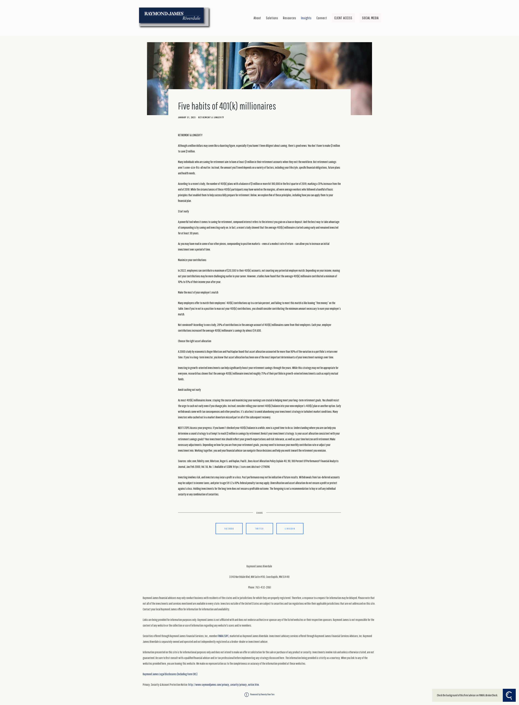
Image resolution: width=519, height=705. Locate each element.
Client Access (343, 18)
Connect (321, 18)
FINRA (220, 636)
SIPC (226, 636)
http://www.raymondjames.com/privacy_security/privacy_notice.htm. (224, 684)
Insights (306, 18)
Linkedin (290, 528)
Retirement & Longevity (211, 117)
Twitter (259, 528)
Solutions (272, 18)
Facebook (229, 528)
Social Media (370, 18)
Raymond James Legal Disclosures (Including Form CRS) (170, 674)
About (257, 18)
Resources (289, 18)
